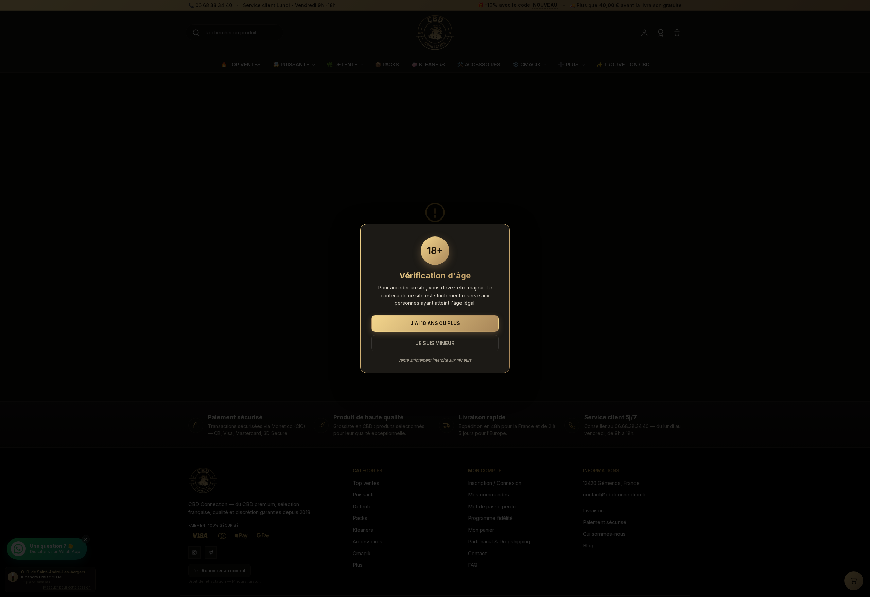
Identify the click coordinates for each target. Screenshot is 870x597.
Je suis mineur (435, 343)
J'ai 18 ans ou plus (435, 323)
